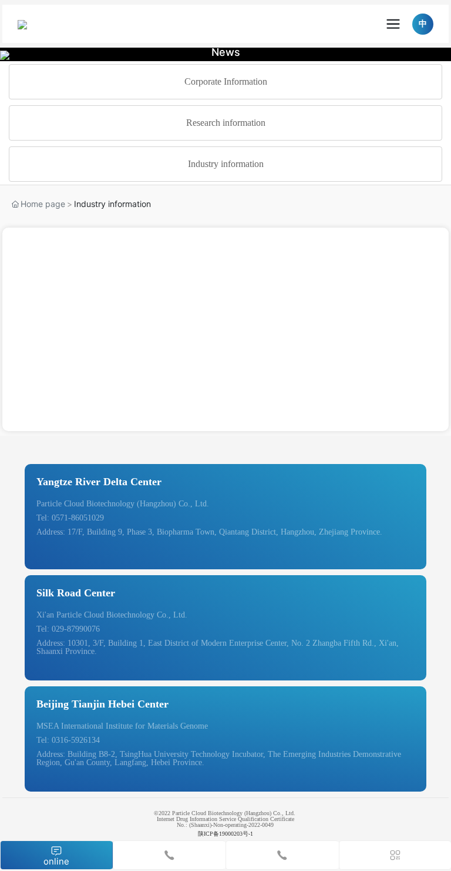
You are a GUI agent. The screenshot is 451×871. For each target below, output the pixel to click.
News (225, 52)
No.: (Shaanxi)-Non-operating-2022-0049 (225, 825)
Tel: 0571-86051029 (70, 517)
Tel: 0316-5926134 (68, 740)
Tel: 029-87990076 (68, 629)
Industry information (226, 164)
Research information (225, 123)
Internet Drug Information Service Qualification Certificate (226, 819)
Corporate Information (225, 81)
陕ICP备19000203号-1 (225, 833)
